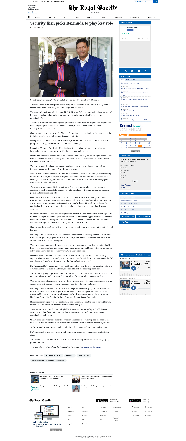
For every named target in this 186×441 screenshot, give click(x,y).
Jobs (104, 17)
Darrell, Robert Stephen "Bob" (129, 204)
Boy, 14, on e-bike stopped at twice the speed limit (135, 88)
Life (77, 17)
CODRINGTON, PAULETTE (129, 201)
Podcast (148, 415)
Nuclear (125, 168)
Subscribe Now (32, 13)
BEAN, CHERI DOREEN (128, 198)
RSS (62, 1)
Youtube (149, 407)
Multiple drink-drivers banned (129, 111)
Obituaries (118, 17)
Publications (84, 356)
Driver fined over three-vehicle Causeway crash (135, 106)
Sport (66, 17)
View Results (126, 185)
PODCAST (56, 1)
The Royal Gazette (53, 356)
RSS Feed (149, 411)
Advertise (103, 420)
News (37, 17)
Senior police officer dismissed (130, 84)
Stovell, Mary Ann (126, 213)
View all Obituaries (127, 216)
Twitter (135, 411)
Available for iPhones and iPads (114, 400)
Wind (124, 175)
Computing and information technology (48, 360)
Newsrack (84, 424)
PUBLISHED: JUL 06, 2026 (127, 278)
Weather (84, 415)
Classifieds (134, 17)
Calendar (84, 420)
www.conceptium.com (92, 347)
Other (124, 178)
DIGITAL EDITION (33, 1)
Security (69, 356)
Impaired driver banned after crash (131, 115)
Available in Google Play (146, 400)
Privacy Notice (115, 412)
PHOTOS (49, 1)
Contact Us (103, 411)
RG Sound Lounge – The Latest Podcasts (136, 255)
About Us (103, 407)
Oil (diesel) (126, 170)
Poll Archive (125, 188)
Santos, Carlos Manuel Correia (129, 210)
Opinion (90, 17)
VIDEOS (42, 1)
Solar (124, 173)
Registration (117, 407)
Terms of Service (115, 419)
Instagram (136, 415)
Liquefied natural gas (129, 165)
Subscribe (151, 17)
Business (51, 17)
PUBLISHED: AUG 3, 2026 (127, 258)
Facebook (136, 407)
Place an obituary (144, 216)
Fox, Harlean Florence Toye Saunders (130, 207)
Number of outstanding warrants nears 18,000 (134, 120)
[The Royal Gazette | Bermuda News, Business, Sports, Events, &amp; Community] (93, 7)
